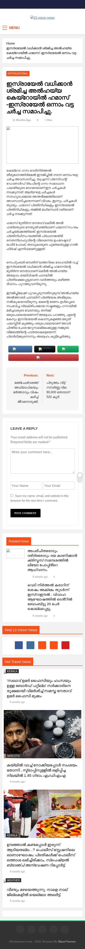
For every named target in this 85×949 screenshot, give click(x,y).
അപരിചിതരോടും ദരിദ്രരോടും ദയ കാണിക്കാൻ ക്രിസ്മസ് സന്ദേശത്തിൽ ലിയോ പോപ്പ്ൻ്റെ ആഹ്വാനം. (52, 560)
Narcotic (13, 755)
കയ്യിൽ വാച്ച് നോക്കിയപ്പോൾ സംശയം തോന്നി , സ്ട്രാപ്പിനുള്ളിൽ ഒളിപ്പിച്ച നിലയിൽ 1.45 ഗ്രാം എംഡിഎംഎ (42, 770)
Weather (13, 880)
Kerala (12, 671)
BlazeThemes (67, 941)
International (18, 73)
